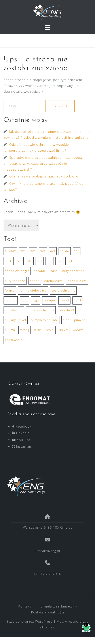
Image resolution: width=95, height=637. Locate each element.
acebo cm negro (17, 271)
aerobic (40, 271)
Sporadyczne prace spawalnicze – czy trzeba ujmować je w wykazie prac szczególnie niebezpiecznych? (43, 163)
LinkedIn (22, 433)
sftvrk (50, 330)
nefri (77, 300)
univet (63, 330)
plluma (10, 330)
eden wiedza (77, 281)
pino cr (79, 320)
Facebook (22, 426)
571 (59, 261)
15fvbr (64, 251)
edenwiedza (53, 281)
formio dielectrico (33, 290)
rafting (24, 330)
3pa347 (10, 251)
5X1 (23, 251)
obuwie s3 (66, 310)
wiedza (78, 330)
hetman (10, 300)
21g (76, 251)
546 (29, 261)
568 (49, 261)
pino (66, 320)
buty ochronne (73, 271)
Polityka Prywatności (47, 612)
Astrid (73, 621)
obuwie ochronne (40, 310)
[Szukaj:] (25, 106)
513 (19, 261)
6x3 (52, 251)
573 (69, 261)
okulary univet (15, 320)
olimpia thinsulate (44, 320)
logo (35, 300)
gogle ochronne (63, 290)
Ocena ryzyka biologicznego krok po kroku (43, 176)
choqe (35, 281)
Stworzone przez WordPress (30, 621)
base (54, 271)
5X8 (43, 251)
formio (10, 290)
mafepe (49, 300)
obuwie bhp (14, 310)
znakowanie (14, 340)
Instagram (23, 446)
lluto (24, 300)
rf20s (38, 330)
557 (39, 261)
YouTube (23, 440)
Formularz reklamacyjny (58, 606)
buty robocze (15, 281)
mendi (64, 300)
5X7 (33, 251)
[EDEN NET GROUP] (46, 487)
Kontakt (24, 606)
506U (8, 261)
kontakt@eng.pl (47, 551)
